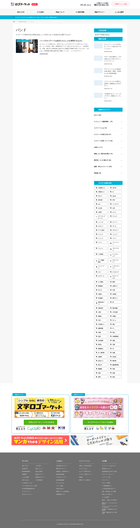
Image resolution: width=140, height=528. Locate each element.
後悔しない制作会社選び (85, 465)
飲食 (113, 377)
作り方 (100, 290)
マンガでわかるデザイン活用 (29, 485)
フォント (100, 248)
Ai (113, 192)
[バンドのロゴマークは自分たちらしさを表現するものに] (27, 46)
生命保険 (100, 340)
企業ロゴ (114, 286)
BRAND (100, 200)
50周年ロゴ (101, 192)
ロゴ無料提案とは (106, 485)
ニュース (100, 238)
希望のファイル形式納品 (62, 491)
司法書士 (100, 298)
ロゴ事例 (100, 282)
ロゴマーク (101, 276)
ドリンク (100, 234)
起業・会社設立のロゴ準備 (109, 491)
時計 (113, 324)
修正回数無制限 (60, 480)
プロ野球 (100, 254)
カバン (114, 212)
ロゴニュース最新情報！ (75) (103, 121)
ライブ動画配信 (101, 261)
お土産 (100, 208)
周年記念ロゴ (101, 303)
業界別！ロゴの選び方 (85, 480)
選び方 (100, 365)
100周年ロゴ (101, 188)
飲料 (99, 377)
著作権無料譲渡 (26, 471)
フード (100, 242)
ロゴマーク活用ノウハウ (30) (103, 141)
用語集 (81, 477)
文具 (99, 320)
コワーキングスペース (101, 217)
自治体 (114, 357)
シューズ (100, 222)
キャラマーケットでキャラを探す (100, 422)
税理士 (100, 344)
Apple (114, 196)
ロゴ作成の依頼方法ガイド (109, 488)
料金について (39, 468)
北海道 (114, 294)
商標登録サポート (60, 494)
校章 (99, 336)
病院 (113, 340)
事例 (113, 282)
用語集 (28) (97, 173)
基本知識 (114, 308)
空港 (113, 344)
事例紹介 (100, 286)
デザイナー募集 (106, 483)
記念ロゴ (100, 361)
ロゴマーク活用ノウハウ (85, 474)
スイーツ (114, 222)
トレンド (114, 234)
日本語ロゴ (101, 324)
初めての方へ (25, 465)
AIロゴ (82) (97, 115)
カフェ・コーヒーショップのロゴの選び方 (109, 506)
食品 (99, 373)
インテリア (115, 204)
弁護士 (114, 316)
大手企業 (114, 312)
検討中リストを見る (121, 4)
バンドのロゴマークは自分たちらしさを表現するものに (61, 40)
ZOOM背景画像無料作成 (28, 488)
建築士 (100, 316)
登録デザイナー (40, 474)
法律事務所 (115, 336)
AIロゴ (100, 196)
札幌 (99, 332)
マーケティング (115, 255)
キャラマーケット (26, 491)
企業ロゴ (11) (98, 147)
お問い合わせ (87, 5)
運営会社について (106, 468)
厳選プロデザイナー (61, 468)
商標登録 (24, 474)
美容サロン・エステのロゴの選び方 (109, 503)
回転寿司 (100, 308)
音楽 (113, 369)
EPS (113, 200)
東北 (113, 332)
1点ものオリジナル (61, 477)
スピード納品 (59, 485)
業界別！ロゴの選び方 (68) (102, 160)
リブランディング (116, 267)
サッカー (114, 216)
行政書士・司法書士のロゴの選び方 (109, 509)
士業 (99, 312)
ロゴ (99, 272)
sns (99, 204)
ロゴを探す (38, 465)
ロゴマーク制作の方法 (85, 471)
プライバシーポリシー (107, 474)
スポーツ (100, 226)
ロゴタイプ (115, 272)
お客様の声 (25, 468)
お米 (113, 208)
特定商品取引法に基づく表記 (109, 471)
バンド (114, 238)
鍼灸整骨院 (115, 365)
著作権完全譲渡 (60, 474)
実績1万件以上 (60, 488)
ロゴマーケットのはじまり (109, 465)
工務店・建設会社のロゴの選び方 (109, 512)
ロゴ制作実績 (39, 480)
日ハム (114, 320)
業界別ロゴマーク (40, 477)
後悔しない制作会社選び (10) (103, 154)
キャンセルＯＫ (60, 483)
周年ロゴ (114, 298)
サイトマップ (105, 480)
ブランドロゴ (115, 249)
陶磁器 (100, 369)
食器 (113, 373)
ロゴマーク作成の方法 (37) (102, 134)
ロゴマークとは (115, 277)
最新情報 (100, 328)
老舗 (113, 352)
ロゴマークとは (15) (100, 128)
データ (114, 226)
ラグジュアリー (115, 261)
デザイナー (115, 230)
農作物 (114, 361)
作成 (113, 290)
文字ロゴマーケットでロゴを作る (41, 422)
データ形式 (101, 230)
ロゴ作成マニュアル (27, 483)
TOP (14, 21)
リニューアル (101, 267)
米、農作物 (101, 352)
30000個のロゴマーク (62, 465)
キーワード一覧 (106, 477)
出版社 (100, 294)
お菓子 (100, 212)
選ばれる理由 (39, 471)
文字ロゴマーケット (27, 494)
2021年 (114, 188)
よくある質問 (25, 477)
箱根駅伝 (100, 348)
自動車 (100, 357)
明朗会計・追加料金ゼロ (62, 471)
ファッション (115, 243)
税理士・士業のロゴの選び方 (109, 500)
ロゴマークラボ (22, 21)
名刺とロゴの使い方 (107, 494)
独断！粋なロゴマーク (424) (103, 166)
